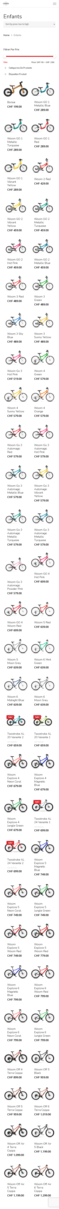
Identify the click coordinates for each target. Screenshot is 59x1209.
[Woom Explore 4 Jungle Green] (15, 805)
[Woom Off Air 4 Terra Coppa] (15, 1130)
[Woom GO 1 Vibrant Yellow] (15, 165)
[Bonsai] (15, 89)
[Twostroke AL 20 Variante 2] (15, 720)
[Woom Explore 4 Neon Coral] (15, 761)
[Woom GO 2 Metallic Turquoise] (42, 205)
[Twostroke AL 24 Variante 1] (42, 805)
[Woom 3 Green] (42, 283)
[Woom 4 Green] (42, 357)
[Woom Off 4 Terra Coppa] (15, 1056)
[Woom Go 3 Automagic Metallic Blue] (15, 472)
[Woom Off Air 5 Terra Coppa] (15, 1171)
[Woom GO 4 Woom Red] (15, 609)
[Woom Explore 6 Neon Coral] (15, 1015)
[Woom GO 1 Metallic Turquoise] (15, 125)
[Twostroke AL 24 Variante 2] (15, 846)
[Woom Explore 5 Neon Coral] (15, 890)
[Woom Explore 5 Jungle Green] (42, 890)
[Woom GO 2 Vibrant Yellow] (15, 205)
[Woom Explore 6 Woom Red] (42, 971)
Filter (5, 62)
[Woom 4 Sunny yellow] (15, 394)
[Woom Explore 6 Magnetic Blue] (15, 971)
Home (6, 35)
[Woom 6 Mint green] (42, 646)
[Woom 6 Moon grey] (42, 683)
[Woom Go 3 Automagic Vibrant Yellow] (42, 472)
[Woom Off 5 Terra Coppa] (15, 1093)
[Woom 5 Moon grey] (15, 646)
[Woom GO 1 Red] (42, 125)
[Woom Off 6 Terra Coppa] (42, 1093)
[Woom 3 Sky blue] (15, 320)
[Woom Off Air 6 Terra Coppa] (42, 1171)
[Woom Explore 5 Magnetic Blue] (42, 846)
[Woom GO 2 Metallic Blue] (42, 246)
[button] (54, 3)
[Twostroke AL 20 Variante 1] (42, 720)
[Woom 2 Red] (42, 165)
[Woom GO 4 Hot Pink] (42, 560)
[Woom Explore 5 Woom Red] (15, 931)
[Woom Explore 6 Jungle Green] (42, 1015)
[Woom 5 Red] (42, 609)
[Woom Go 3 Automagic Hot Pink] (42, 431)
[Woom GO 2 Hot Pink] (15, 246)
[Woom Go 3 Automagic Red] (15, 431)
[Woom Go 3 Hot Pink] (15, 357)
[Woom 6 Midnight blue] (15, 683)
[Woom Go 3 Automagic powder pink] (15, 564)
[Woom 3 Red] (15, 283)
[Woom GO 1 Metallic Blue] (42, 89)
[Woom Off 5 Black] (42, 1056)
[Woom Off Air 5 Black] (42, 1130)
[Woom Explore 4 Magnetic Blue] (42, 761)
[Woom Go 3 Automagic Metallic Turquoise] (15, 516)
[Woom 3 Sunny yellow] (42, 320)
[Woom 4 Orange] (42, 394)
